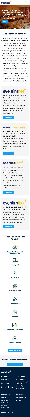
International (5, 383)
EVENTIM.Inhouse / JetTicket (22, 382)
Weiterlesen (8, 117)
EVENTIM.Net (20, 379)
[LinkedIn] (12, 387)
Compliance (4, 402)
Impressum (4, 405)
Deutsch (3, 412)
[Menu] (26, 2)
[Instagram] (2, 387)
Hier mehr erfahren (15, 350)
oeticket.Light (20, 386)
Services (3, 397)
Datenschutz (5, 407)
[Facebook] (9, 387)
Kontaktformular (21, 397)
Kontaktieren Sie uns (15, 364)
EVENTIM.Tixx (20, 388)
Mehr (4, 21)
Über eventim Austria (5, 380)
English (10, 412)
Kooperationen (5, 400)
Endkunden (19, 400)
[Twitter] (5, 387)
